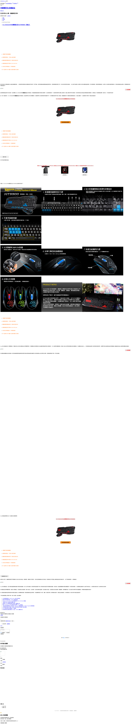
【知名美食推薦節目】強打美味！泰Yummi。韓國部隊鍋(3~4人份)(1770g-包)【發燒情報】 (18, 605)
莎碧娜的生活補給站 (7, 8)
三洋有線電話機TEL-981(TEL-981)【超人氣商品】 (11, 598)
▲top (1, 625)
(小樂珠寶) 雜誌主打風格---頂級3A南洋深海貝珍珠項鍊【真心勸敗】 (14, 607)
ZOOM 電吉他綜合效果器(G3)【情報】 (9, 608)
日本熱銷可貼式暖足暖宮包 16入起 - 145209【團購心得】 (12, 609)
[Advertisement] (65, 685)
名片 (3, 20)
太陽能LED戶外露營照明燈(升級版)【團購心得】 (11, 603)
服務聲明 (75, 710)
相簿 (3, 17)
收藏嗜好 (8, 623)
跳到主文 (2, 10)
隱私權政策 (71, 710)
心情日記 (8, 15)
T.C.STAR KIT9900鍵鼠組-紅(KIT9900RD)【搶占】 (16, 24)
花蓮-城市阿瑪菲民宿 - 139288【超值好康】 (10, 599)
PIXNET (58, 710)
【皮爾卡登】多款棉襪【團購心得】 (9, 602)
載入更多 (2, 627)
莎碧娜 (1, 615)
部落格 (3, 19)
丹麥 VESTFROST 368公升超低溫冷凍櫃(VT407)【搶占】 (12, 604)
